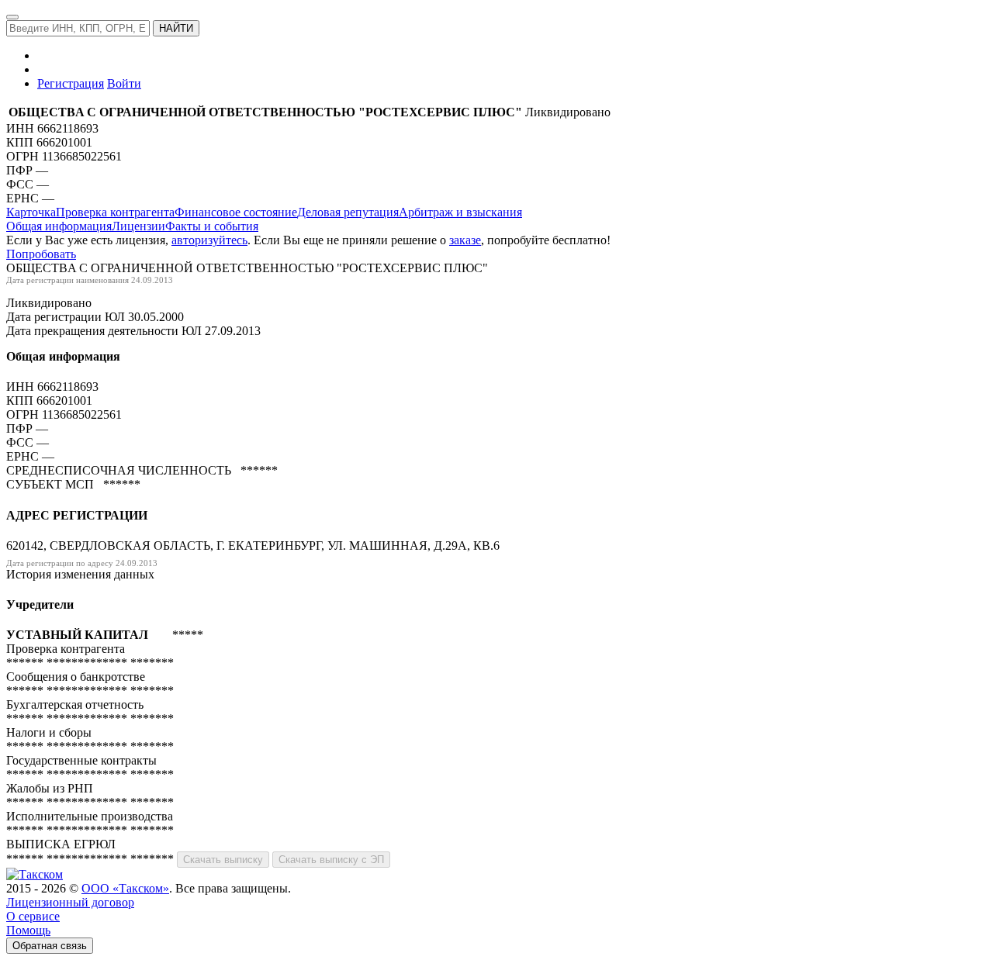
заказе (465, 240)
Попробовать (41, 254)
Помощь (28, 930)
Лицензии (138, 226)
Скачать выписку (223, 859)
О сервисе (33, 916)
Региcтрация (70, 83)
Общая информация (59, 226)
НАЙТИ (176, 28)
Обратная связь (49, 945)
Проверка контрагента (115, 212)
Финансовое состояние (236, 212)
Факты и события (211, 226)
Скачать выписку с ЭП (331, 859)
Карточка (31, 212)
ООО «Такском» (125, 888)
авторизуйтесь (209, 240)
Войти (124, 83)
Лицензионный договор (70, 902)
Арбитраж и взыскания (460, 212)
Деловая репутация (348, 212)
